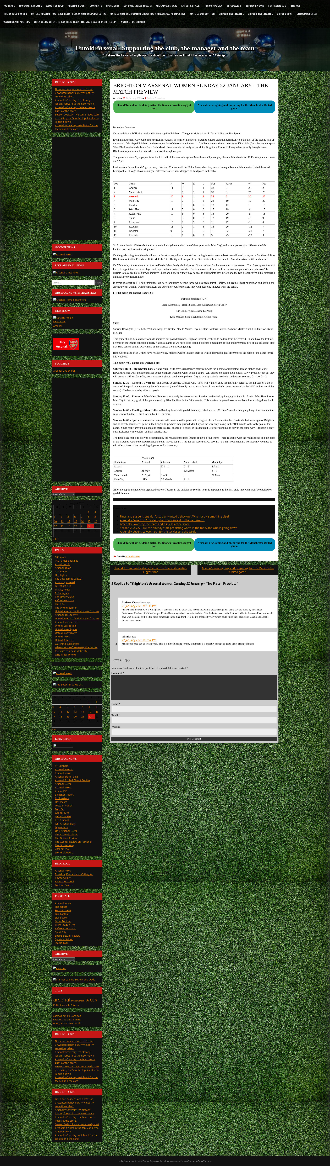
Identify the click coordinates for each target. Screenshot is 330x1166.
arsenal (61, 999)
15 (89, 521)
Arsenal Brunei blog (66, 776)
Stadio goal (61, 943)
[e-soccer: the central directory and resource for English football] (59, 968)
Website (115, 726)
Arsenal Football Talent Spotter (72, 780)
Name (115, 704)
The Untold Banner (15, 14)
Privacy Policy (213, 6)
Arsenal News (63, 783)
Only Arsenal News (66, 830)
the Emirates (73, 1005)
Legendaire (61, 827)
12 (69, 521)
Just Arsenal (62, 820)
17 (55, 526)
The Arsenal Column (66, 834)
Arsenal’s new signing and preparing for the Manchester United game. (238, 570)
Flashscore (61, 802)
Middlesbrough (60, 1005)
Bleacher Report (64, 794)
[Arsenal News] (62, 254)
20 (75, 526)
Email (115, 715)
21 (82, 526)
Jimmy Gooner (63, 816)
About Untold (55, 6)
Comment (117, 673)
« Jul (55, 539)
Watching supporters (16, 22)
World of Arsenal (64, 852)
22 (89, 526)
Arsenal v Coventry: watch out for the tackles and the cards (158, 532)
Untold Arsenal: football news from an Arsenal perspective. (148, 14)
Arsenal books (77, 6)
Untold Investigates (231, 14)
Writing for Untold (133, 22)
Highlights (112, 6)
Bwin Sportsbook (64, 881)
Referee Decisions (65, 928)
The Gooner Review (66, 838)
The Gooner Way (64, 845)
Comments (96, 6)
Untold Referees (307, 14)
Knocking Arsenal (166, 6)
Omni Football (63, 921)
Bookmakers (62, 798)
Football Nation (64, 805)
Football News (63, 910)
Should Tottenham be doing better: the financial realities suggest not (150, 570)
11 (62, 521)
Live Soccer (61, 917)
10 (55, 521)
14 (82, 521)
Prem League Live (65, 924)
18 (62, 526)
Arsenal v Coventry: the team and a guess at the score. (155, 524)
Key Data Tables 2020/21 (137, 6)
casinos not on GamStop (67, 1015)
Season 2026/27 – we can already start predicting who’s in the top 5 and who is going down (178, 528)
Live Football (62, 914)
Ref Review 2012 (254, 6)
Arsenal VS (61, 791)
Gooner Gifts (62, 812)
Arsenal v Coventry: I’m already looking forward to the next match (162, 520)
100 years (9, 6)
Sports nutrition (64, 939)
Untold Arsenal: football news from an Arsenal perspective (68, 14)
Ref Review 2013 (277, 6)
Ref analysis (234, 6)
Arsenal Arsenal (64, 769)
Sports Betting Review (67, 935)
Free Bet (59, 809)
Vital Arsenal (62, 849)
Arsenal (57, 326)
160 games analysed (30, 6)
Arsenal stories (132, 556)
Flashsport (61, 906)
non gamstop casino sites (67, 1023)
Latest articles (191, 6)
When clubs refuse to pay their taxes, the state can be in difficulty (75, 22)
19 (69, 526)
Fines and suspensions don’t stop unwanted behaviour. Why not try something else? (174, 516)
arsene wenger (77, 1001)
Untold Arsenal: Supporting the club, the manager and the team (165, 48)
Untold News (285, 14)
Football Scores (63, 885)
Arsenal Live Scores (64, 370)
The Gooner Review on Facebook (73, 841)
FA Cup (91, 1000)
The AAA (295, 6)
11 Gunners (61, 765)
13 (75, 521)
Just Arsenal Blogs (65, 823)
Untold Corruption (202, 14)
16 (96, 521)
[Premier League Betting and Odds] (74, 979)
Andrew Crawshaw (156, 98)
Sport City (60, 932)
